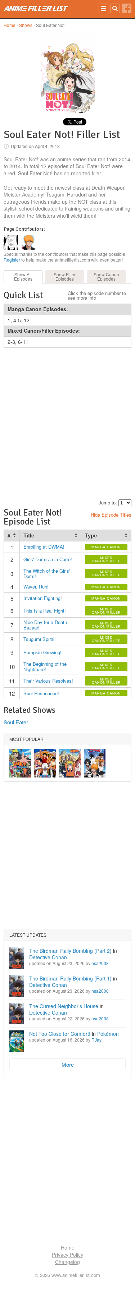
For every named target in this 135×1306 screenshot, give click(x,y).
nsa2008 (100, 963)
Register (12, 260)
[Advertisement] (67, 422)
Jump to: (108, 502)
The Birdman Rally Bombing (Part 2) (70, 950)
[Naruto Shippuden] (20, 763)
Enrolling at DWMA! (43, 546)
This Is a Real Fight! (44, 610)
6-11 (23, 341)
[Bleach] (94, 763)
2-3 (11, 341)
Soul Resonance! (41, 693)
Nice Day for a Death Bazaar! (45, 625)
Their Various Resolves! (48, 680)
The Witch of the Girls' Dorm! (46, 573)
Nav (103, 8)
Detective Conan (48, 957)
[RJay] (29, 247)
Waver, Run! (36, 586)
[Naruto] (70, 763)
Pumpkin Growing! (42, 652)
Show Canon (106, 276)
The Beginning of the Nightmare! (45, 666)
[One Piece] (45, 763)
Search (115, 8)
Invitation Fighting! (42, 598)
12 (27, 320)
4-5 (17, 320)
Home (9, 25)
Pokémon (108, 1033)
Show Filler (65, 276)
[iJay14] (11, 247)
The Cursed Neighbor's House (63, 1006)
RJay (96, 1040)
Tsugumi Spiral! (39, 639)
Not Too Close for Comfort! (59, 1033)
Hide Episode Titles (111, 514)
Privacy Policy (67, 1254)
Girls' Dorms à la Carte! (47, 559)
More (68, 1064)
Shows (25, 25)
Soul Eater (16, 722)
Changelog (67, 1261)
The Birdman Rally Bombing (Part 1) (70, 978)
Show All (23, 276)
